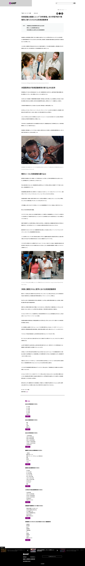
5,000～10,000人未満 (30, 479)
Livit (27, 391)
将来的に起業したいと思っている (31, 508)
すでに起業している (29, 511)
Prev (28, 550)
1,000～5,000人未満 (30, 477)
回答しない (28, 427)
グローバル (62, 9)
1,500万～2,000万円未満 (30, 443)
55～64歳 (28, 412)
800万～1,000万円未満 (30, 440)
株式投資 (28, 525)
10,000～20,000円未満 (30, 495)
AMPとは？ (25, 556)
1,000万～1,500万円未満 (30, 441)
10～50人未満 (28, 472)
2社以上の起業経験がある (30, 512)
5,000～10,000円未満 (30, 493)
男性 (27, 422)
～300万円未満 (29, 435)
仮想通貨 (28, 528)
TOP (58, 9)
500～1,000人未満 (29, 476)
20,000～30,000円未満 (30, 496)
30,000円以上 (28, 498)
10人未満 (28, 470)
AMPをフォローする (53, 556)
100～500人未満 (29, 474)
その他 (27, 425)
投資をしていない (29, 537)
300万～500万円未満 (30, 437)
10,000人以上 (28, 480)
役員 (27, 457)
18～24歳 (28, 406)
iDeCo (27, 527)
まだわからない (29, 514)
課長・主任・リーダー (29, 454)
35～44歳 (28, 409)
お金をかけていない (29, 499)
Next (57, 550)
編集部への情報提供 (26, 559)
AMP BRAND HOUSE (26, 561)
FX (26, 531)
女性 (27, 424)
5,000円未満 (28, 492)
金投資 (27, 533)
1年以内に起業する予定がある (31, 509)
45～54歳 (28, 411)
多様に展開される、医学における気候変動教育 (35, 29)
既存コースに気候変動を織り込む (33, 27)
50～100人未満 (29, 473)
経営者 (27, 459)
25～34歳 (28, 408)
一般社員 (28, 453)
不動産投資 (28, 530)
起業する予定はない (29, 515)
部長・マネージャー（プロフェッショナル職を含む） (34, 456)
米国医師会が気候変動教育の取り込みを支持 (35, 25)
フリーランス (28, 460)
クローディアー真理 (27, 13)
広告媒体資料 (32, 559)
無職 (27, 483)
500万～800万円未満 (30, 438)
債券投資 (28, 534)
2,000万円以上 (29, 444)
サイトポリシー (32, 556)
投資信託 (28, 524)
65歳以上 (28, 414)
